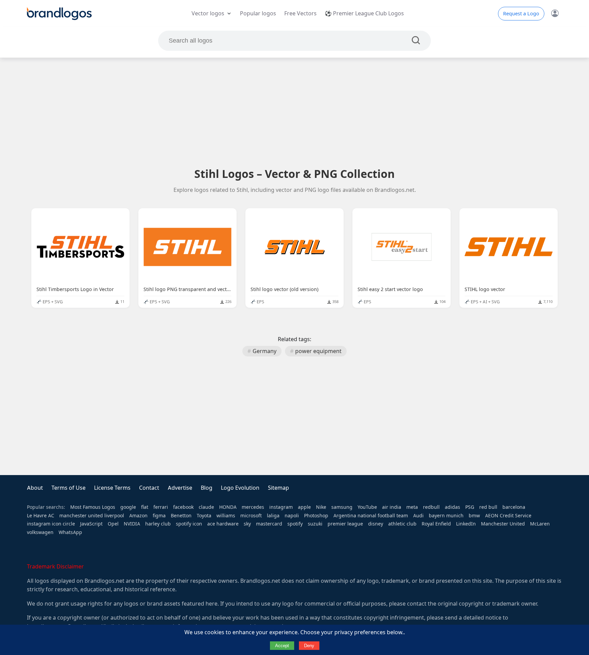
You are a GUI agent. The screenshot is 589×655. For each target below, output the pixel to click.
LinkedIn (466, 524)
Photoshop (316, 516)
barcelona (513, 507)
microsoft (251, 516)
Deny (309, 645)
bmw (474, 516)
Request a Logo (521, 14)
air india (391, 507)
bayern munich (446, 516)
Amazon (138, 516)
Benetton (181, 516)
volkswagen (40, 532)
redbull (431, 507)
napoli (292, 516)
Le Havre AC (40, 516)
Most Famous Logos (92, 507)
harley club (158, 524)
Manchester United (503, 524)
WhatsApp (70, 532)
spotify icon (189, 524)
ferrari (160, 507)
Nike (321, 507)
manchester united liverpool (91, 516)
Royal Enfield (436, 524)
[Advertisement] (294, 112)
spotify (295, 524)
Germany (264, 351)
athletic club (402, 524)
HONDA (228, 507)
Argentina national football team (370, 516)
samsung (341, 507)
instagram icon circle (51, 524)
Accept (282, 645)
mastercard (269, 524)
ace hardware (223, 524)
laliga (273, 516)
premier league (345, 524)
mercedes (253, 507)
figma (159, 516)
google (128, 507)
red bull (488, 507)
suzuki (315, 524)
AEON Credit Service (508, 516)
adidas (452, 507)
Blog (206, 487)
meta (412, 507)
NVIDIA (132, 524)
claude (206, 507)
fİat (144, 507)
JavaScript (91, 524)
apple (304, 507)
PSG (469, 507)
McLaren (540, 524)
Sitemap (278, 487)
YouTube (367, 507)
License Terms (112, 487)
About (35, 487)
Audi (418, 516)
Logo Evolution (240, 487)
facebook (183, 507)
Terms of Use (68, 487)
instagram (281, 507)
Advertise (180, 487)
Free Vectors (300, 13)
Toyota (204, 516)
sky (247, 524)
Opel (113, 524)
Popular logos (258, 13)
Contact (149, 487)
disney (375, 524)
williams (225, 516)
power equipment (318, 351)
